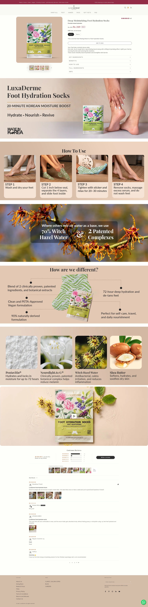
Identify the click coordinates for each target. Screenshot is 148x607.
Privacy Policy (20, 591)
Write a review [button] (105, 457)
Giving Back (19, 584)
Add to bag (100, 43)
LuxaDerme (22, 603)
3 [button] (74, 562)
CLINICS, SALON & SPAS (52, 581)
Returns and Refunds (22, 596)
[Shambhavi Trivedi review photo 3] (49, 495)
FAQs (17, 589)
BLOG (47, 584)
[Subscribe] (131, 581)
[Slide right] (51, 68)
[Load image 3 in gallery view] (42, 68)
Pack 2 (78, 34)
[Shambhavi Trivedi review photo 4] (58, 495)
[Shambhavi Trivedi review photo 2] (41, 495)
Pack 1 (71, 34)
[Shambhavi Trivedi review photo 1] (32, 495)
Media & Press (20, 586)
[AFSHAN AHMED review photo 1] (32, 528)
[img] (32, 482)
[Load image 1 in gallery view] (31, 68)
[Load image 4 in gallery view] (47, 68)
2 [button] (72, 562)
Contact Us (19, 599)
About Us (19, 581)
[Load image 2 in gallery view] (36, 68)
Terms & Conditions (22, 594)
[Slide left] (27, 68)
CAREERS (48, 586)
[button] (125, 7)
